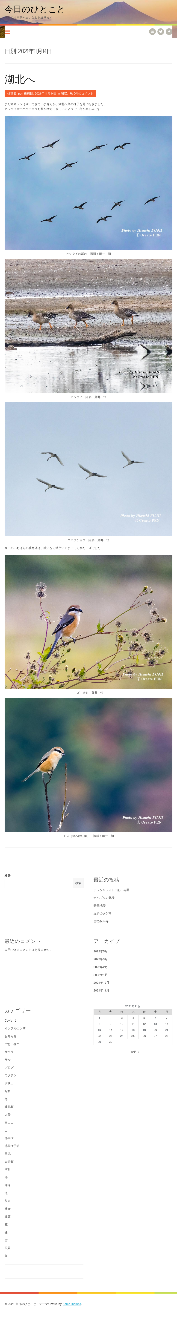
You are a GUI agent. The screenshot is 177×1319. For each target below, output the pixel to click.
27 (155, 1035)
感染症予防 (12, 1146)
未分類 (9, 1161)
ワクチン (11, 1075)
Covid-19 (10, 1020)
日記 (8, 1153)
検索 (8, 875)
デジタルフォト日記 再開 (112, 890)
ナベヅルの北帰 (104, 897)
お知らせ (11, 1036)
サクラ (9, 1051)
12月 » (134, 1051)
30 (110, 1041)
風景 (8, 1248)
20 (155, 1029)
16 (110, 1029)
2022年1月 (101, 974)
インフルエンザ (15, 1028)
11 (133, 1023)
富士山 (9, 1122)
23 (110, 1035)
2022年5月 (101, 951)
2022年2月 (101, 967)
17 (121, 1029)
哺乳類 (9, 1106)
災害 (8, 1200)
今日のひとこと (35, 8)
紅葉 (8, 1216)
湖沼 (64, 93)
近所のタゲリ (103, 913)
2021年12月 (101, 982)
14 (166, 1023)
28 (166, 1035)
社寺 (8, 1208)
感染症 (9, 1138)
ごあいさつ (12, 1044)
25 (133, 1035)
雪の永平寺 (101, 921)
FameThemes (72, 1304)
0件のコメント (83, 93)
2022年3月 (101, 959)
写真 (8, 1091)
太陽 (8, 1114)
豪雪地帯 (100, 905)
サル (8, 1059)
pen (20, 93)
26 (144, 1035)
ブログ (9, 1067)
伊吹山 (9, 1083)
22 (99, 1035)
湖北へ (20, 78)
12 (144, 1023)
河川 (8, 1169)
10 (121, 1023)
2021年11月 (101, 990)
